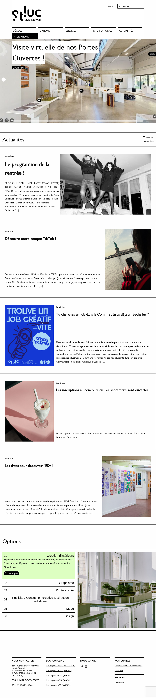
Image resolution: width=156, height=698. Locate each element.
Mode (70, 608)
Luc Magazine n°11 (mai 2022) (59, 675)
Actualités (126, 30)
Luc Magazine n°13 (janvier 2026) (60, 665)
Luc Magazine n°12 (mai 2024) (59, 670)
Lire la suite (18, 78)
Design (69, 616)
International (102, 30)
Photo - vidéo (65, 590)
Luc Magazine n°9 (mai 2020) (58, 685)
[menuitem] (25, 30)
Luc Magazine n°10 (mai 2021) (59, 680)
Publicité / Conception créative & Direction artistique (40, 599)
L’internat (119, 670)
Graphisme (66, 583)
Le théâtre (119, 682)
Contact (111, 6)
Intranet (125, 6)
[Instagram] (86, 666)
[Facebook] (82, 666)
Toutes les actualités (148, 139)
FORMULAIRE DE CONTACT (25, 680)
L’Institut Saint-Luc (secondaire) (128, 665)
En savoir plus (11, 573)
